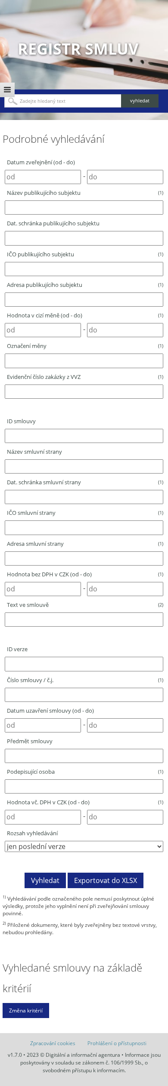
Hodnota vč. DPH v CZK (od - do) (85, 802)
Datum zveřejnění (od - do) (41, 162)
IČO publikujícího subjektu (85, 254)
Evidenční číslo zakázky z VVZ (85, 377)
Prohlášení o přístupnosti (116, 1043)
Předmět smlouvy (30, 741)
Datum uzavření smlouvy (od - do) (50, 710)
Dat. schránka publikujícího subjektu (53, 223)
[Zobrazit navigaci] (7, 90)
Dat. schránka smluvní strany (85, 482)
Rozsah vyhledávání (32, 833)
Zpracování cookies (52, 1043)
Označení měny (85, 346)
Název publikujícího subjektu (85, 193)
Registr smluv (78, 48)
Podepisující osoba (85, 771)
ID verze (17, 649)
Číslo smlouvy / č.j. (85, 680)
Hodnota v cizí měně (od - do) (85, 315)
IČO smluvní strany (85, 513)
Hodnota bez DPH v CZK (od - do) (85, 574)
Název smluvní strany (34, 451)
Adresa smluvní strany (85, 544)
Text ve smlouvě (85, 605)
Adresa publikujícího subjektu (85, 285)
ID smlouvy (21, 421)
